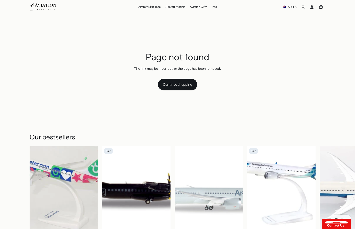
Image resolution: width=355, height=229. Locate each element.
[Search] (303, 6)
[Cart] (320, 6)
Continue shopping (177, 84)
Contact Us (334, 225)
